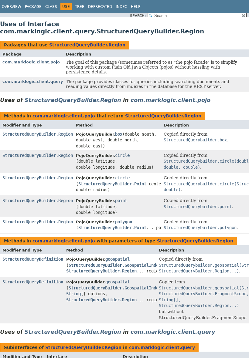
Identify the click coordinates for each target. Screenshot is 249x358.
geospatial (117, 259)
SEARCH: (138, 16)
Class (51, 7)
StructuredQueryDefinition (32, 259)
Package (33, 7)
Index (121, 7)
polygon (123, 221)
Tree (79, 7)
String (73, 293)
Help (135, 7)
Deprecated (100, 7)
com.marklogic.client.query (32, 81)
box (118, 134)
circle (122, 155)
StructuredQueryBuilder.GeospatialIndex (115, 265)
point (121, 200)
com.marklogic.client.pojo (31, 62)
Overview (11, 7)
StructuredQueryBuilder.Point (112, 183)
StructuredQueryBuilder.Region (87, 44)
